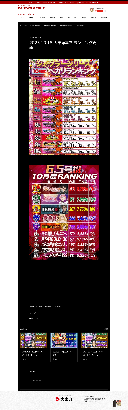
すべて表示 (104, 329)
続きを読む (80, 25)
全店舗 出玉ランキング (36, 306)
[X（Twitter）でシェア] (30, 313)
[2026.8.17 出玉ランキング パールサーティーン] (33, 340)
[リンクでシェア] (35, 313)
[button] (106, 25)
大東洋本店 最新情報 (50, 25)
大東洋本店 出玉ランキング (53, 306)
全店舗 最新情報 (35, 25)
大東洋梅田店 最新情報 (66, 25)
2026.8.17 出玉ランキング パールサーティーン (32, 353)
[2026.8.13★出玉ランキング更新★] (64, 340)
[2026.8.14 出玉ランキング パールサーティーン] (94, 340)
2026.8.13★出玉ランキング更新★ (64, 353)
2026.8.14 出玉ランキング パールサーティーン (93, 353)
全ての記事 (23, 25)
